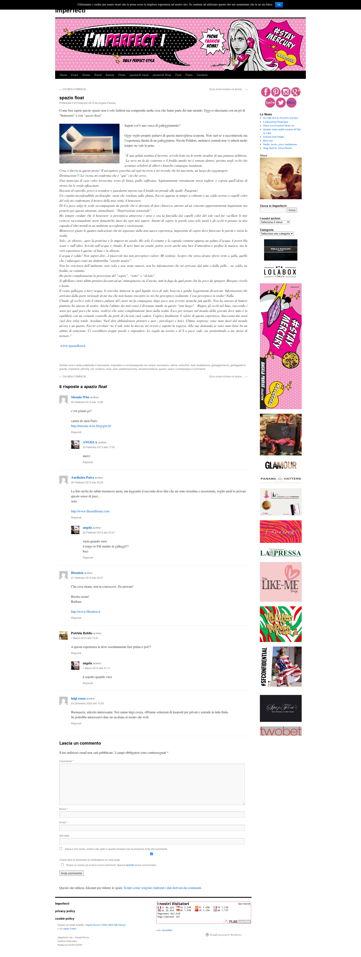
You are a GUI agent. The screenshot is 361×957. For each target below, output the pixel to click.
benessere (104, 365)
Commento (66, 761)
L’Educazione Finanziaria (275, 121)
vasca (171, 369)
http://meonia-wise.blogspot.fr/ (91, 426)
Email (63, 822)
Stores (86, 75)
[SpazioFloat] (281, 720)
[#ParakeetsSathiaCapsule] (281, 541)
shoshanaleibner (148, 369)
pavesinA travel (139, 75)
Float (178, 75)
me (92, 369)
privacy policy (65, 911)
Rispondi (76, 432)
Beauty (110, 75)
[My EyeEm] (270, 106)
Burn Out (268, 140)
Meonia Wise (80, 397)
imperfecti (73, 369)
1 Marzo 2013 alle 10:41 (85, 638)
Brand (98, 75)
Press (189, 75)
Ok (279, 4)
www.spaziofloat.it (72, 345)
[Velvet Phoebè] (281, 641)
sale (115, 369)
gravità (63, 369)
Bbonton (77, 572)
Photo (122, 75)
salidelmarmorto (128, 369)
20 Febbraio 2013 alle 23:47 (99, 532)
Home (63, 75)
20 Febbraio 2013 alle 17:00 (99, 447)
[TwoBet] (281, 734)
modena (100, 369)
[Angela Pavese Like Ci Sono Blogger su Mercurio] (281, 514)
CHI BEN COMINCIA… (73, 89)
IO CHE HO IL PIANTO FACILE (280, 118)
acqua (152, 365)
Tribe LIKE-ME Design (114, 924)
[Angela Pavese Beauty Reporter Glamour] (281, 469)
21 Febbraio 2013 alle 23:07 (87, 577)
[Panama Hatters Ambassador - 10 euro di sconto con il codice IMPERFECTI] (281, 482)
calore (173, 365)
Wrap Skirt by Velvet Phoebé (277, 148)
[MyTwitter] (281, 106)
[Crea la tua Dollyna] (281, 600)
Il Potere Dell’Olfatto (273, 136)
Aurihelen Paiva (82, 477)
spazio (162, 369)
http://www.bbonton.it (85, 611)
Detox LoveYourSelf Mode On (278, 125)
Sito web (64, 835)
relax (109, 369)
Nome (63, 809)
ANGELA (90, 442)
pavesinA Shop (162, 75)
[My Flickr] (291, 106)
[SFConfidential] (281, 685)
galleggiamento (220, 365)
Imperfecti (70, 9)
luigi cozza (78, 698)
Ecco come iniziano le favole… (228, 89)
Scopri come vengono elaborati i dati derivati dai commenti (162, 887)
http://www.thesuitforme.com (90, 511)
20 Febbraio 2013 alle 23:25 (87, 482)
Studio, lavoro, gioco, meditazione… (281, 144)
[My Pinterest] (276, 95)
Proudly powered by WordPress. (226, 934)
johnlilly (85, 369)
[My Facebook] (266, 95)
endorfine (184, 365)
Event (74, 75)
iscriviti (130, 865)
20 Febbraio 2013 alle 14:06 (87, 402)
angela (87, 527)
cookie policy (64, 918)
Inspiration (117, 365)
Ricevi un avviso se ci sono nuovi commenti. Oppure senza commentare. (111, 865)
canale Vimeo (69, 928)
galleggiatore (237, 365)
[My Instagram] (286, 95)
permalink (199, 369)
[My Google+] (296, 95)
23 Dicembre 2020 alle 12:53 (87, 703)
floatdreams (203, 365)
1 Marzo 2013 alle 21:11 (96, 668)
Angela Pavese (107, 103)
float (193, 365)
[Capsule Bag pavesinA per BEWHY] (281, 454)
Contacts (202, 75)
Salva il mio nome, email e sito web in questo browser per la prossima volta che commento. (116, 849)
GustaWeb (167, 930)
